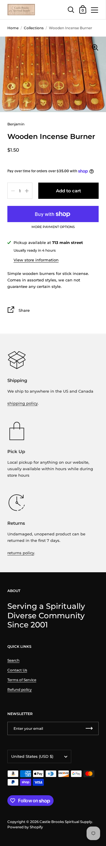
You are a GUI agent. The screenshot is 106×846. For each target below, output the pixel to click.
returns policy (20, 552)
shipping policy (22, 403)
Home (13, 28)
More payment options (53, 227)
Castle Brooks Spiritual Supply (65, 821)
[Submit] (89, 728)
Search (13, 660)
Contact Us (17, 670)
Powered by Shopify (25, 827)
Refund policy (19, 689)
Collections (34, 28)
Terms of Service (21, 680)
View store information (36, 260)
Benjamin (15, 124)
